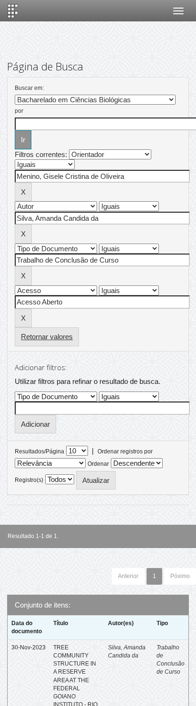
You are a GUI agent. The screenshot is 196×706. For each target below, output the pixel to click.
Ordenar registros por (125, 451)
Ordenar (98, 464)
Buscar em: (29, 88)
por (19, 111)
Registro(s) (29, 480)
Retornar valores (47, 337)
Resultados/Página (39, 451)
